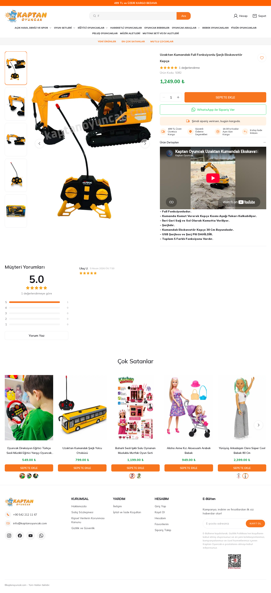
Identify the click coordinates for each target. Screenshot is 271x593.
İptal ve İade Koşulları (127, 512)
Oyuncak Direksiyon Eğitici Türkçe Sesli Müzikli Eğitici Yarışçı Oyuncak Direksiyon (29, 450)
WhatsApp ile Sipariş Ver (216, 110)
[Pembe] (132, 476)
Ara (183, 16)
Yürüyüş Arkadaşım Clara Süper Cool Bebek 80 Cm (242, 450)
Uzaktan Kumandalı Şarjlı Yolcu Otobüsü (82, 450)
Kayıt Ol (160, 512)
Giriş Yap (160, 506)
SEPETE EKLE (225, 97)
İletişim (117, 506)
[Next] (145, 143)
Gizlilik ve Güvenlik (83, 528)
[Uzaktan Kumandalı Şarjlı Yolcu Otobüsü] (82, 407)
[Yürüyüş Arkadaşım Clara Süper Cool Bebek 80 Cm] (242, 407)
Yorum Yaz (36, 335)
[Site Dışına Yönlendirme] (234, 561)
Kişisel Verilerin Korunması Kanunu (88, 520)
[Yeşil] (139, 476)
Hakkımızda (78, 506)
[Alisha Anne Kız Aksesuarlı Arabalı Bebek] (188, 407)
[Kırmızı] (22, 476)
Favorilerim (162, 524)
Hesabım (160, 518)
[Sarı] (35, 476)
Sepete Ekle (29, 468)
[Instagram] (9, 535)
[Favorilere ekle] (262, 57)
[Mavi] (29, 476)
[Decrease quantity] (164, 97)
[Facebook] (19, 535)
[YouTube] (30, 535)
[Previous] (39, 143)
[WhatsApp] (41, 535)
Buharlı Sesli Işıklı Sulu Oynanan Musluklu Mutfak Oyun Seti (135, 450)
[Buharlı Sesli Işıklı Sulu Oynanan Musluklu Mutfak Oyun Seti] (135, 407)
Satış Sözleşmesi (82, 512)
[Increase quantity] (178, 97)
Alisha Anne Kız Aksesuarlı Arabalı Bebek (188, 450)
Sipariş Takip (163, 530)
